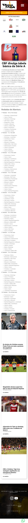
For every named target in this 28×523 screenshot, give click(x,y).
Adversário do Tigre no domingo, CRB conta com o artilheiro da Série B (13, 428)
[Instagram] (12, 498)
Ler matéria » (6, 351)
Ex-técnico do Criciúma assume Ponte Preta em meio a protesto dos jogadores (13, 346)
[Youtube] (16, 498)
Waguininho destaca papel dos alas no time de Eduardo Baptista (13, 387)
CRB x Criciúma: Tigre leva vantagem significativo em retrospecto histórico (11, 470)
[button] (22, 5)
